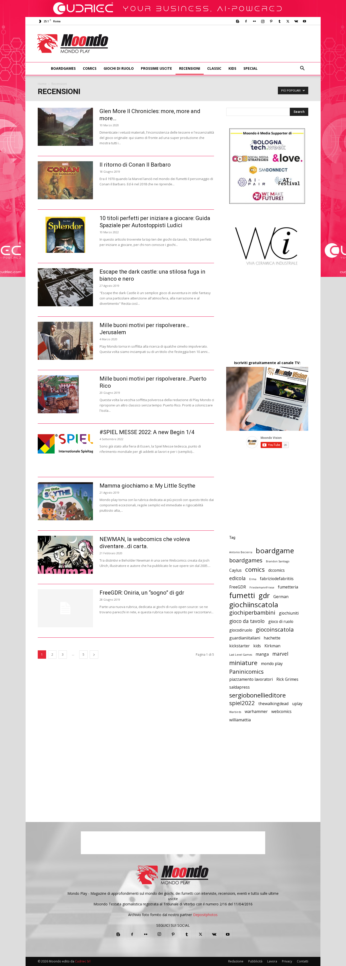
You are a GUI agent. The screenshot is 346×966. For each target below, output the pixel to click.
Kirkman (272, 646)
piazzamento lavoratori (251, 679)
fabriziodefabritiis (277, 578)
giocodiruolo (240, 630)
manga (262, 654)
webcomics (281, 711)
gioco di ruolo (280, 621)
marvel (280, 653)
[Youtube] (304, 21)
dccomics (276, 570)
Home (42, 84)
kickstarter (239, 646)
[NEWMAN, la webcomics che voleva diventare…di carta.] (65, 555)
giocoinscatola (275, 629)
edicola (237, 578)
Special (250, 68)
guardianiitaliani (244, 638)
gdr (264, 595)
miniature (243, 662)
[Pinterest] (271, 21)
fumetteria (288, 587)
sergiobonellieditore (257, 695)
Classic (214, 68)
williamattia (240, 720)
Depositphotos (205, 914)
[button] (302, 68)
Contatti (302, 961)
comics (255, 569)
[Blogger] (237, 21)
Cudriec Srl (82, 961)
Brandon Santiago (278, 561)
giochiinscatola (253, 604)
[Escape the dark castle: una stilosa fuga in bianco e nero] (65, 287)
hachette (272, 638)
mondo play (272, 663)
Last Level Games (240, 654)
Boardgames (63, 68)
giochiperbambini (252, 612)
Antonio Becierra (240, 552)
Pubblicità (255, 961)
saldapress (239, 687)
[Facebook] (246, 21)
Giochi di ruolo (119, 68)
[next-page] (94, 654)
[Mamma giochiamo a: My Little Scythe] (65, 501)
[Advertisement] (215, 43)
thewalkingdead (273, 703)
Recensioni (189, 68)
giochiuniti (289, 613)
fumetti (242, 595)
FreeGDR (237, 587)
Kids (232, 68)
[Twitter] (288, 21)
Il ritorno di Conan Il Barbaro (135, 165)
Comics (90, 68)
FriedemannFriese (261, 587)
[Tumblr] (279, 21)
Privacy (287, 961)
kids (257, 646)
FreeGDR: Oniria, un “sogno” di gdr (142, 592)
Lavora (272, 961)
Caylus (235, 570)
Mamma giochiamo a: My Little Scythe (147, 485)
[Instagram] (262, 21)
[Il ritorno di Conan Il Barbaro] (65, 180)
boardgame (275, 550)
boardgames (245, 560)
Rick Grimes (287, 679)
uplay (297, 703)
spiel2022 (242, 703)
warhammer (256, 711)
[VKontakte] (296, 21)
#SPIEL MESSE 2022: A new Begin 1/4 (147, 432)
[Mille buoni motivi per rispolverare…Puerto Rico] (58, 394)
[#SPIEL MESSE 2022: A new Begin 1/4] (65, 444)
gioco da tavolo (247, 621)
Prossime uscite (156, 68)
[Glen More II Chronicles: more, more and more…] (65, 127)
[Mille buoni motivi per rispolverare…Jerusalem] (65, 341)
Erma (252, 579)
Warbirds (235, 712)
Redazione (235, 961)
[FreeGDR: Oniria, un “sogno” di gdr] (65, 608)
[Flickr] (254, 21)
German (281, 596)
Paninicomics (246, 671)
